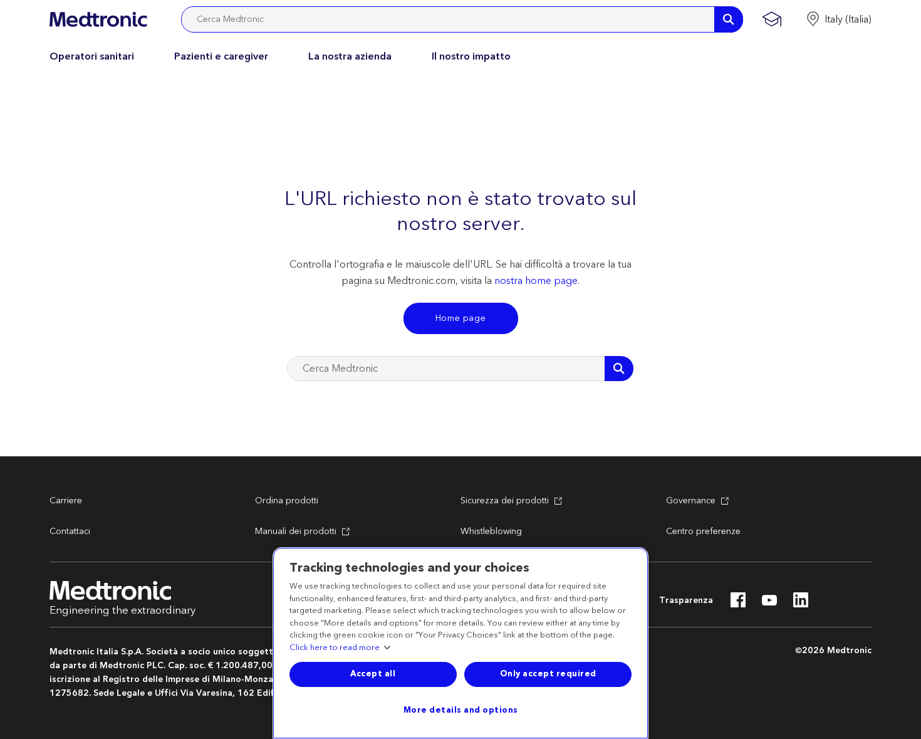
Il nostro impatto (471, 56)
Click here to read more (334, 648)
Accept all (372, 674)
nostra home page (536, 281)
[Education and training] (771, 19)
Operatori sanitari (91, 56)
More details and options (460, 710)
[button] (839, 19)
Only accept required (548, 674)
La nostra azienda (350, 56)
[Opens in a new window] (738, 603)
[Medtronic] (98, 19)
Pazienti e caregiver (221, 56)
